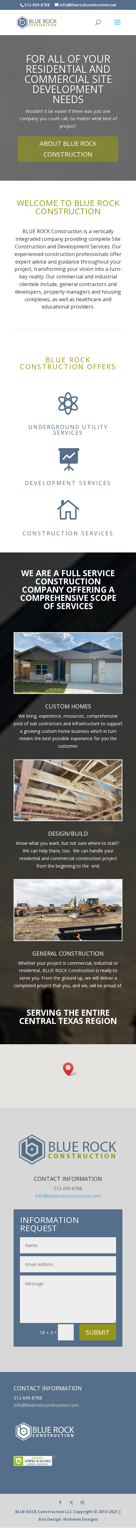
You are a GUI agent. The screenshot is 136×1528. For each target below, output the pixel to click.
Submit (98, 1332)
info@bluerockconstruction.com (68, 1196)
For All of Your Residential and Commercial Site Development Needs (68, 79)
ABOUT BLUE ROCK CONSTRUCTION (68, 149)
